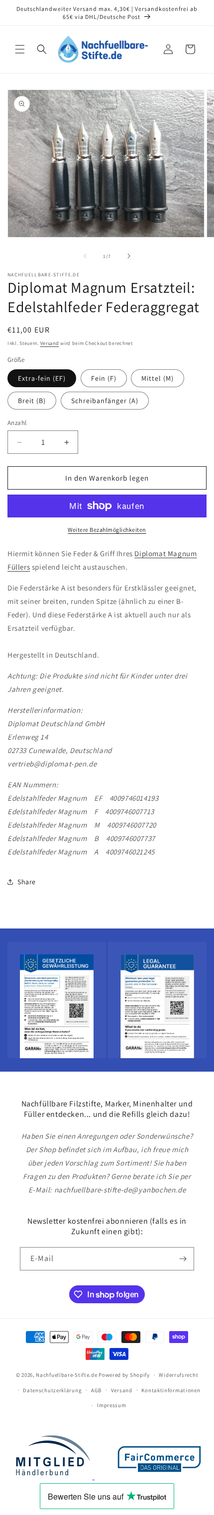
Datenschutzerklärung (52, 1390)
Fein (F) (103, 378)
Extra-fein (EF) (42, 378)
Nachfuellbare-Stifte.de (66, 1374)
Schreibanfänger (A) (104, 400)
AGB (96, 1390)
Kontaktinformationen (170, 1390)
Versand (49, 343)
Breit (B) (32, 400)
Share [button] (26, 881)
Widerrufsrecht (178, 1374)
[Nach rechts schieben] (129, 256)
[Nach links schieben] (85, 256)
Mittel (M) (157, 378)
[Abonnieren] (183, 1258)
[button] (20, 49)
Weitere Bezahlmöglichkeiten (107, 529)
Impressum (111, 1405)
